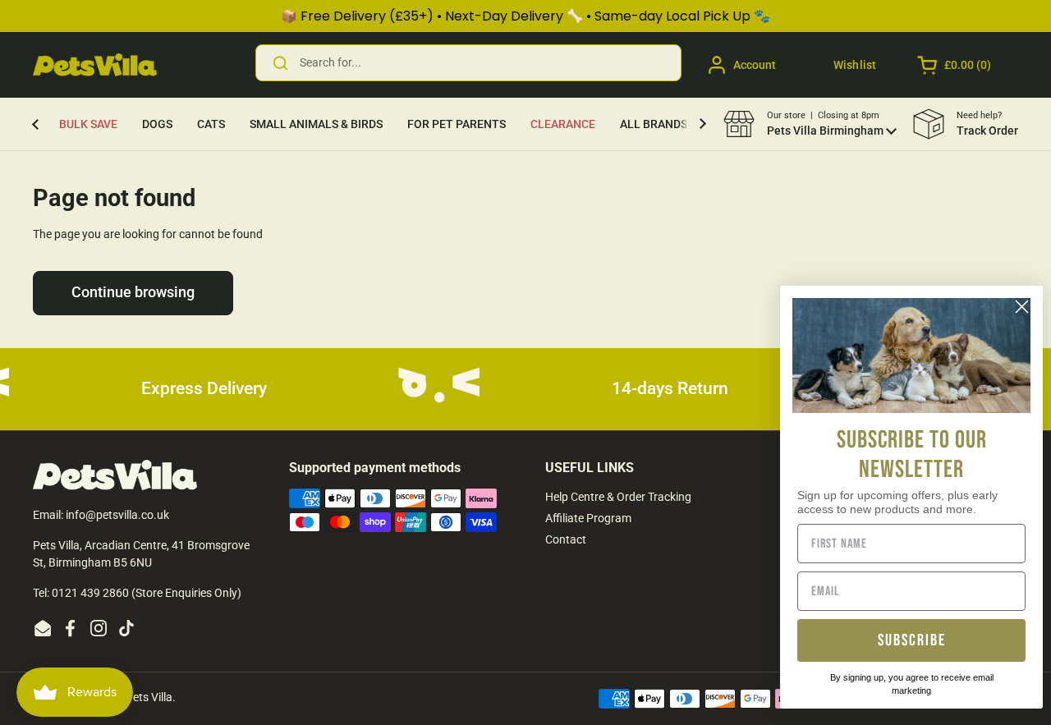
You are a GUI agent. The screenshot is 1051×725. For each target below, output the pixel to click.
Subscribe (912, 640)
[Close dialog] (1021, 306)
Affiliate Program (588, 518)
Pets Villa (149, 697)
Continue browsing (133, 292)
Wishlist (854, 64)
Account (754, 64)
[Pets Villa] (95, 64)
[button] (955, 64)
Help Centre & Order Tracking (618, 496)
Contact (565, 539)
